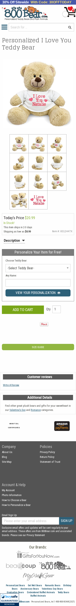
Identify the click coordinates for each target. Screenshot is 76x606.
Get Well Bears (35, 585)
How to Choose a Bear (14, 500)
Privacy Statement (36, 535)
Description (12, 240)
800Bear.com (24, 601)
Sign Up (66, 521)
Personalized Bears (15, 585)
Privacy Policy (47, 452)
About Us (7, 452)
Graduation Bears (15, 592)
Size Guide (38, 347)
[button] (9, 599)
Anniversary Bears (29, 588)
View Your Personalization (36, 293)
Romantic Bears (52, 585)
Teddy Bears (63, 592)
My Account (8, 490)
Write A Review (11, 385)
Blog (4, 457)
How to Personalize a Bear (16, 505)
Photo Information (12, 495)
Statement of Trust (50, 461)
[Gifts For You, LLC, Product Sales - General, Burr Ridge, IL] (44, 428)
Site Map (7, 461)
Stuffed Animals (38, 595)
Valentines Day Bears (52, 588)
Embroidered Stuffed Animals (41, 592)
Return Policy (47, 457)
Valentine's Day (18, 410)
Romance (36, 410)
